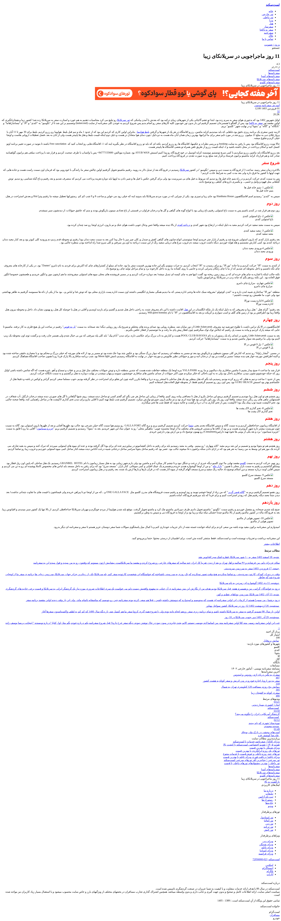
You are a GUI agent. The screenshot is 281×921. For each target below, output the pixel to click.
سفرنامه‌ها (274, 73)
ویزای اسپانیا (266, 850)
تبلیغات (269, 793)
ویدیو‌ (270, 806)
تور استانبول (266, 817)
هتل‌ (271, 23)
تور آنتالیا (268, 820)
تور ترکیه (268, 826)
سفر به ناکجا (266, 29)
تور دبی (269, 823)
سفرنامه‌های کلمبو (270, 82)
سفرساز (268, 26)
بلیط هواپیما (143, 132)
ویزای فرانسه (266, 853)
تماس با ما (267, 39)
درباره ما (268, 790)
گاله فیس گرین (236, 492)
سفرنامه (268, 32)
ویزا (271, 20)
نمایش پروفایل (271, 640)
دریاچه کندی (183, 225)
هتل (186, 309)
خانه (271, 11)
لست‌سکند (273, 5)
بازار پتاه (217, 466)
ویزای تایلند (267, 847)
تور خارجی (267, 14)
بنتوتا (191, 425)
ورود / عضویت (272, 44)
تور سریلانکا (123, 120)
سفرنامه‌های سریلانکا (268, 79)
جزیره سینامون (45, 428)
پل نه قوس (69, 326)
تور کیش (268, 829)
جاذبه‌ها (269, 803)
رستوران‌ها (267, 799)
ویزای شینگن (266, 844)
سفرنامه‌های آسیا (270, 76)
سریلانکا (184, 169)
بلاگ (271, 36)
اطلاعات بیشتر (272, 544)
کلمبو (243, 463)
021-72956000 (260, 859)
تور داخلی (268, 17)
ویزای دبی (267, 841)
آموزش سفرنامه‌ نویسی (267, 105)
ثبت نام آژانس (265, 796)
